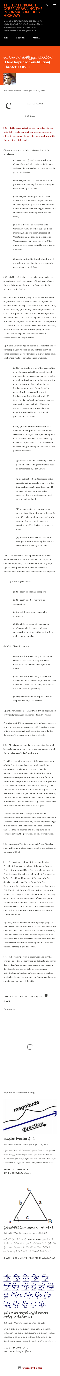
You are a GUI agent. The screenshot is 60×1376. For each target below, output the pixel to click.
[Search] (48, 5)
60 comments (20, 1169)
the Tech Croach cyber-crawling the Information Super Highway (23, 10)
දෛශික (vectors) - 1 (19, 1138)
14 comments (20, 1347)
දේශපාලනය (36, 996)
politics (25, 996)
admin (15, 996)
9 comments (20, 1258)
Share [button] (6, 1001)
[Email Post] (46, 996)
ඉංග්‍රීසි (5, 37)
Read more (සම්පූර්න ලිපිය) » (17, 1173)
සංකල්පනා (20, 37)
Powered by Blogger (31, 1367)
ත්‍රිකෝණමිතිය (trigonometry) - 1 (28, 1227)
